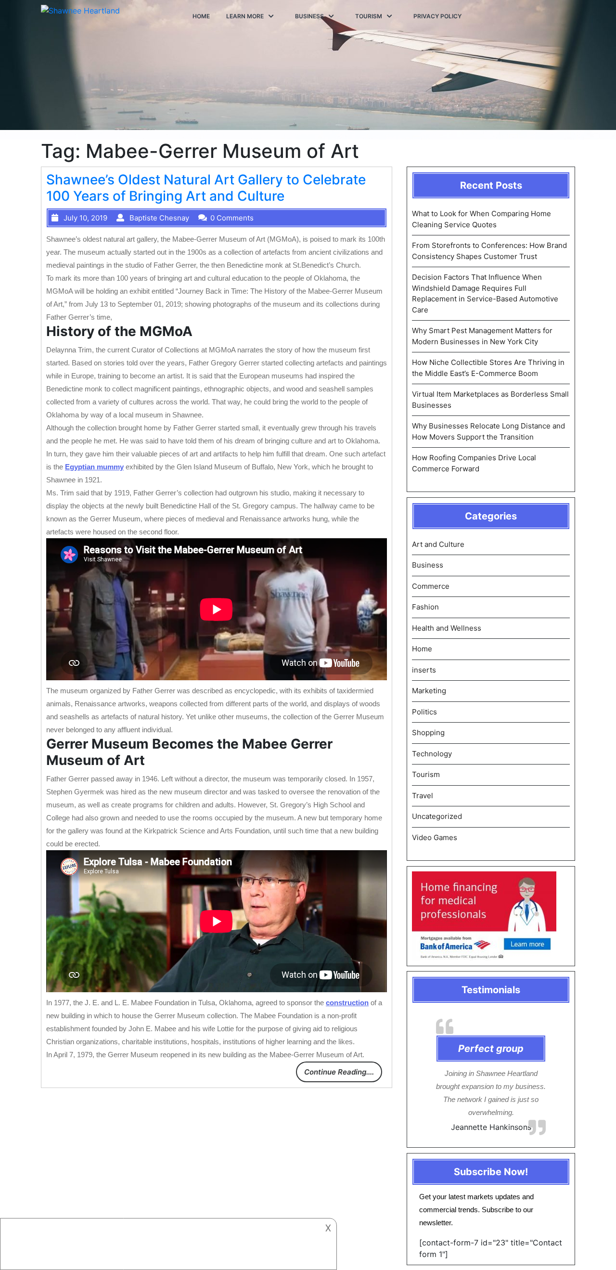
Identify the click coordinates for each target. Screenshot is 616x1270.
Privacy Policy (437, 16)
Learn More (245, 16)
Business (309, 16)
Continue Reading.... (339, 1071)
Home (201, 16)
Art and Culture (438, 544)
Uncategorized (437, 816)
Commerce (430, 586)
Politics (424, 711)
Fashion (425, 606)
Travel (422, 795)
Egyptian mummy (94, 467)
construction (347, 1002)
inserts (424, 669)
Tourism (368, 16)
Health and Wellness (446, 628)
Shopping (428, 732)
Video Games (434, 837)
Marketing (429, 690)
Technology (432, 753)
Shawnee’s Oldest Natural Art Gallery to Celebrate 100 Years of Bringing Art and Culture (206, 187)
